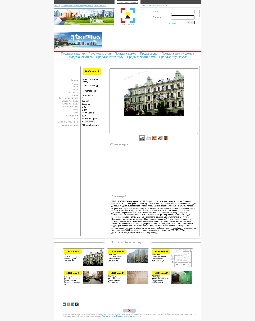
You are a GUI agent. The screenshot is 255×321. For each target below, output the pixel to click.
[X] (77, 304)
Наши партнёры (100, 6)
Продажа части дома (141, 57)
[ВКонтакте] (64, 304)
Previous (107, 103)
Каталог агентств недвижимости (81, 6)
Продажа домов (126, 53)
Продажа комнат (99, 53)
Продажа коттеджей (110, 57)
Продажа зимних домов (178, 53)
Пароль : (157, 17)
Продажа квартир (73, 53)
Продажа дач (149, 53)
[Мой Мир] (72, 304)
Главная (57, 6)
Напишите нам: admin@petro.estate (154, 5)
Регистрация (171, 23)
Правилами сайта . (109, 316)
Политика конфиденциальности (128, 316)
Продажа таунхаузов (173, 57)
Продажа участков (80, 57)
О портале (65, 6)
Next (200, 103)
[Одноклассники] (68, 304)
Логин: (156, 11)
